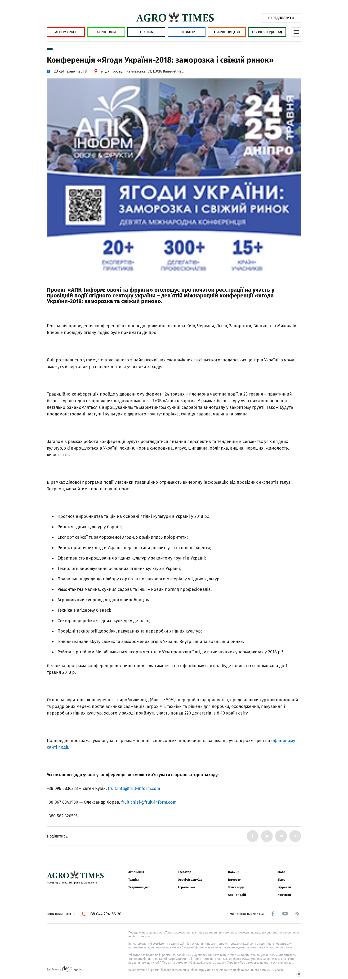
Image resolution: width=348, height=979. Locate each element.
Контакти (284, 895)
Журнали (284, 887)
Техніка (146, 32)
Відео (281, 879)
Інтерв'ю (234, 879)
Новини (233, 872)
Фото (281, 872)
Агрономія (106, 32)
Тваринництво (227, 32)
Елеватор (186, 32)
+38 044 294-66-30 (105, 914)
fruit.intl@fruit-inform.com (134, 788)
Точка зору (236, 887)
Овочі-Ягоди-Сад (267, 32)
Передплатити (281, 18)
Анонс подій (237, 895)
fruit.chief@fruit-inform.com (148, 802)
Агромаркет (66, 32)
